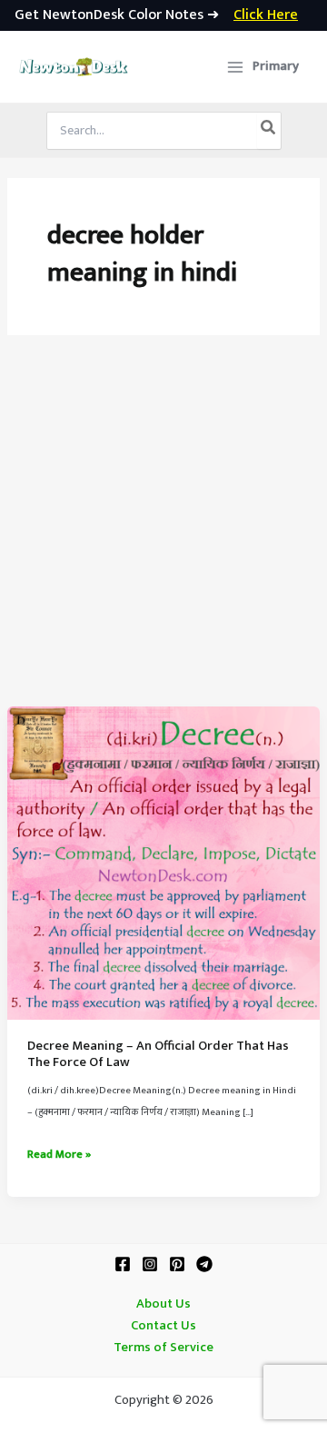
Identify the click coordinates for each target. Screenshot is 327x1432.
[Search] (269, 131)
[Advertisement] (163, 533)
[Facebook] (122, 1264)
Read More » (59, 1155)
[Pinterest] (177, 1264)
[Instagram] (150, 1264)
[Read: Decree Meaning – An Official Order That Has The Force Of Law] (163, 863)
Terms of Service (163, 1347)
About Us (163, 1304)
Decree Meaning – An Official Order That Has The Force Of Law (158, 1054)
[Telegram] (204, 1264)
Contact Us (163, 1326)
